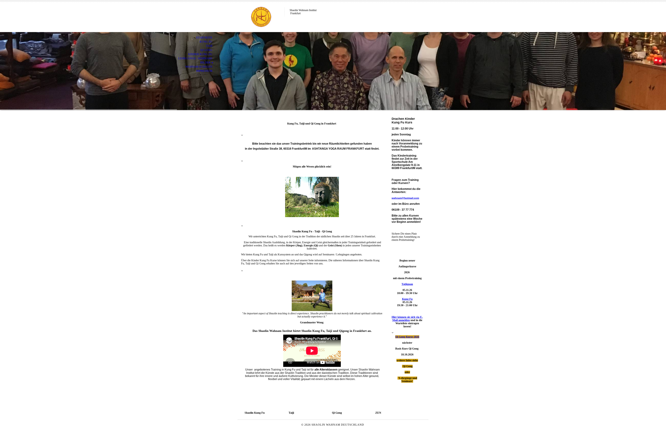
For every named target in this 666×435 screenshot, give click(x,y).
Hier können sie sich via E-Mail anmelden (407, 319)
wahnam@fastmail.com (405, 198)
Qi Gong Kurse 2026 (407, 336)
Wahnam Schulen (198, 66)
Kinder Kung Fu (200, 54)
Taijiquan (407, 284)
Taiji (209, 45)
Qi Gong (206, 50)
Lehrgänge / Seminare (195, 58)
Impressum (204, 70)
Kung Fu (206, 41)
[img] (261, 17)
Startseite (204, 37)
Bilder (205, 62)
